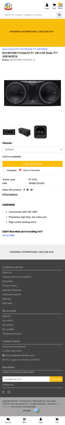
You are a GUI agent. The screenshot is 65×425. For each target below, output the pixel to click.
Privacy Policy (9, 285)
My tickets (7, 324)
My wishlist (8, 329)
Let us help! (8, 235)
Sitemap (6, 298)
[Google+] (31, 189)
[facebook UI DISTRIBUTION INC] (3, 392)
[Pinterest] (28, 189)
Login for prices (32, 163)
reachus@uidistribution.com (19, 355)
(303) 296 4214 (12, 351)
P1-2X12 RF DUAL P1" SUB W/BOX (32, 49)
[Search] (59, 15)
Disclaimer (7, 281)
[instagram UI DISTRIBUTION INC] (9, 392)
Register (6, 316)
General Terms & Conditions (16, 276)
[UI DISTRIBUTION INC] (8, 6)
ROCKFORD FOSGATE (21, 59)
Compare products (12, 333)
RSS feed (7, 303)
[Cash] (28, 412)
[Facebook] (24, 189)
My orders (7, 320)
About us (7, 272)
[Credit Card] (37, 412)
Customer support (11, 294)
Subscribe (56, 379)
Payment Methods (11, 290)
